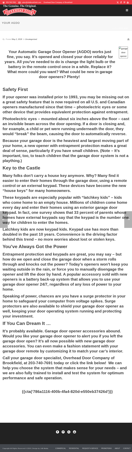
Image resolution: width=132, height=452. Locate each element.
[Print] (128, 39)
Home (114, 28)
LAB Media (44, 448)
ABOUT (117, 448)
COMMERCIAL (60, 448)
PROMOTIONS (106, 448)
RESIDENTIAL (74, 448)
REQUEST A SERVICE (90, 448)
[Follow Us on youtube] (74, 432)
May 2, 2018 (17, 39)
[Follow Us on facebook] (57, 432)
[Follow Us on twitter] (68, 432)
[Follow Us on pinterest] (63, 432)
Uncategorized (31, 39)
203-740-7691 (11, 2)
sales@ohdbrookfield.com (31, 2)
